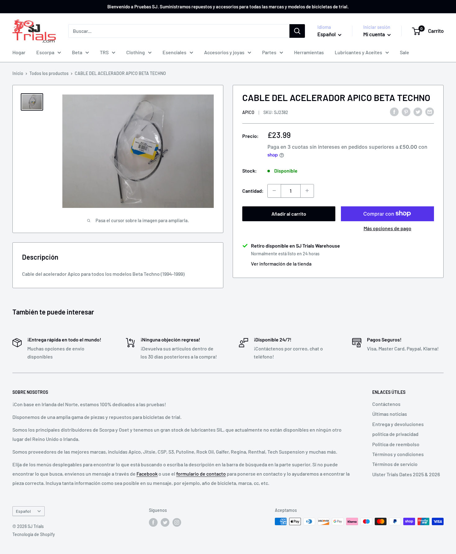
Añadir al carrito (288, 213)
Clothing (135, 52)
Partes (269, 52)
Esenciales (174, 52)
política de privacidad (395, 434)
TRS (104, 52)
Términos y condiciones (398, 454)
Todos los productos (49, 73)
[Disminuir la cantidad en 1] (274, 190)
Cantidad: (253, 190)
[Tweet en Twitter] (418, 111)
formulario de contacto (201, 474)
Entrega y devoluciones (398, 424)
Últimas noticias (389, 414)
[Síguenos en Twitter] (165, 522)
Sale (404, 52)
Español (23, 511)
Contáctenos (386, 404)
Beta (77, 52)
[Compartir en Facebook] (394, 111)
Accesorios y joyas (224, 52)
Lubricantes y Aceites (358, 52)
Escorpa (45, 52)
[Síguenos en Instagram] (176, 522)
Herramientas (309, 52)
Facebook (147, 474)
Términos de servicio (395, 464)
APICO (248, 112)
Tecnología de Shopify (33, 534)
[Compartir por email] (429, 111)
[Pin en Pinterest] (406, 111)
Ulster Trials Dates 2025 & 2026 (406, 474)
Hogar (18, 52)
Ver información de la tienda (281, 263)
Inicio (17, 73)
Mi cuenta (374, 34)
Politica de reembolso (395, 444)
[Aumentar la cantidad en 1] (307, 190)
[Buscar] (297, 31)
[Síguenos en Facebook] (153, 522)
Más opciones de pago (387, 228)
